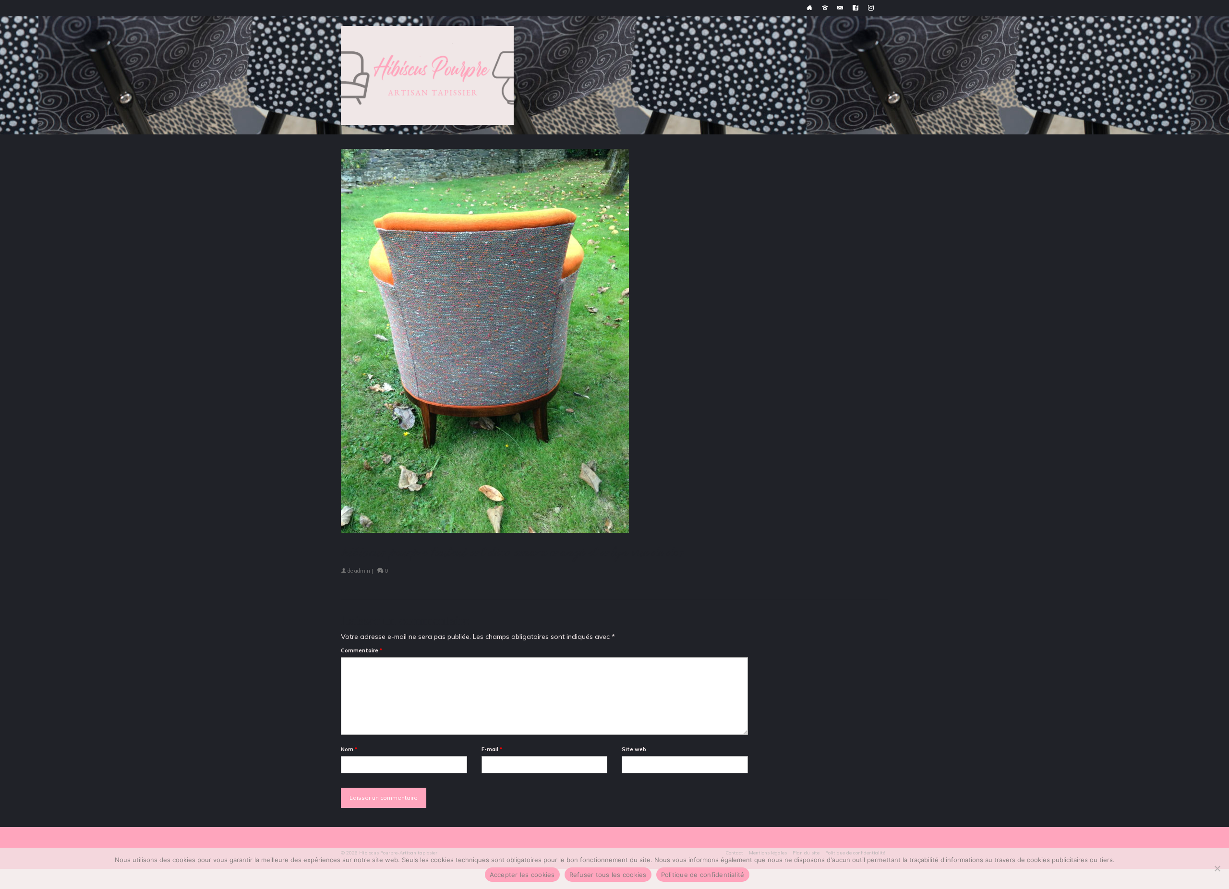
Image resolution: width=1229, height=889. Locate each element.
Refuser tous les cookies (608, 874)
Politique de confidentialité (703, 874)
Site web (634, 749)
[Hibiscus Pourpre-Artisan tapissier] (427, 75)
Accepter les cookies (522, 874)
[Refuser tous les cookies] (1217, 868)
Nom (349, 749)
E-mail (492, 749)
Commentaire (361, 650)
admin (362, 570)
